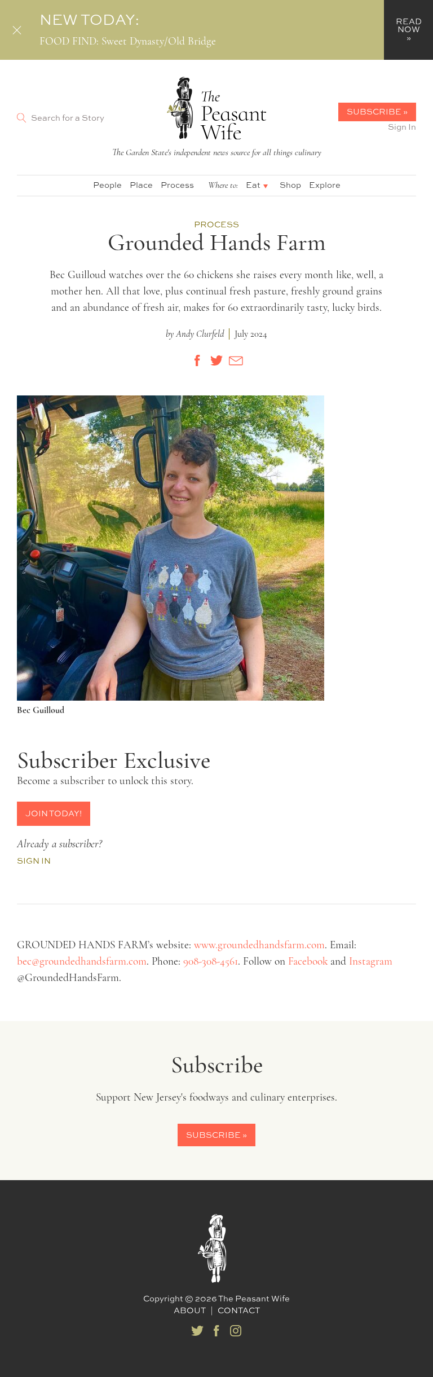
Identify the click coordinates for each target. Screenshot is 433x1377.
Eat (253, 184)
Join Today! (53, 813)
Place (141, 184)
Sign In (402, 126)
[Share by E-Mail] (235, 360)
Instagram (370, 962)
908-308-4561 (210, 962)
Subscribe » (377, 111)
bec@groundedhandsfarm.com (82, 962)
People (107, 184)
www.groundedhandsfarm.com (259, 945)
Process (177, 184)
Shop (290, 184)
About (190, 1310)
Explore (325, 184)
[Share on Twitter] (216, 360)
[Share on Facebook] (197, 360)
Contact (239, 1310)
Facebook (308, 962)
